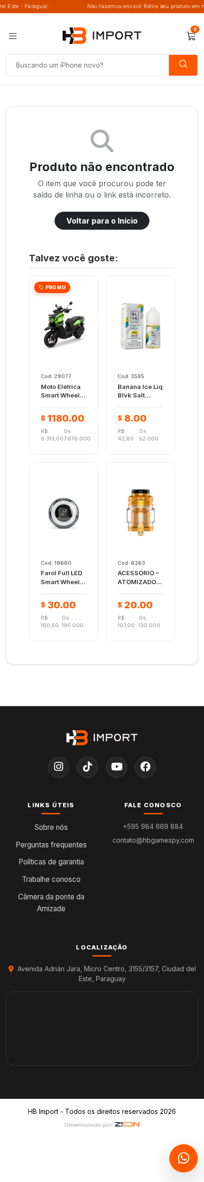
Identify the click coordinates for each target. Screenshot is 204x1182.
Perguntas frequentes (51, 844)
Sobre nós (51, 827)
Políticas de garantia (51, 861)
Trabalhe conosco (51, 879)
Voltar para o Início (102, 220)
